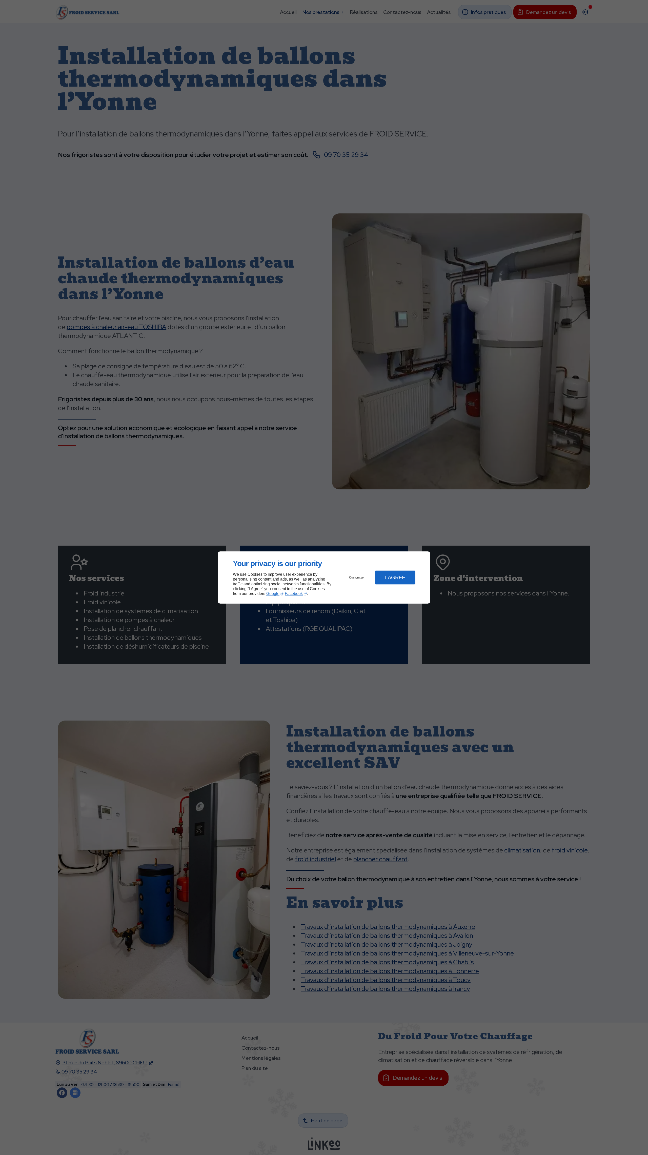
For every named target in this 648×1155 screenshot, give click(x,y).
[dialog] (324, 577)
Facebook (294, 593)
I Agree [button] (395, 577)
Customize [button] (356, 577)
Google (272, 593)
